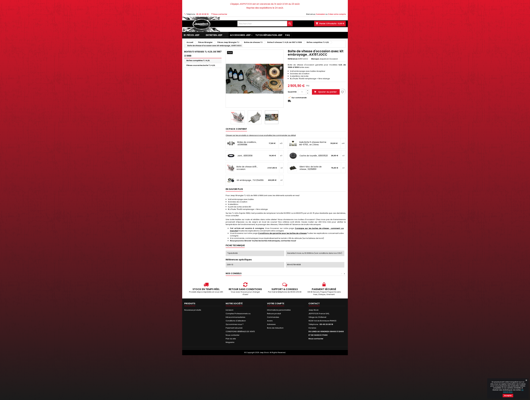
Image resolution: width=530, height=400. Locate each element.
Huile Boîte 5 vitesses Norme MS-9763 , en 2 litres (312, 143)
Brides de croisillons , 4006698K (247, 143)
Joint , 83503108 (244, 155)
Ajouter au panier (325, 91)
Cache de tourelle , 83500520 (314, 155)
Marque (315, 59)
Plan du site (231, 338)
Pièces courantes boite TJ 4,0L (200, 65)
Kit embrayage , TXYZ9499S (250, 180)
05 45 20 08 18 (202, 14)
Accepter (508, 396)
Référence (292, 59)
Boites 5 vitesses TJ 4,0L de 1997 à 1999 (203, 53)
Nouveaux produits (192, 310)
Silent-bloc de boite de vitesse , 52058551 (311, 167)
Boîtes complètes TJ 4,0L (198, 60)
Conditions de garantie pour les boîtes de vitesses (282, 233)
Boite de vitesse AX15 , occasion (247, 167)
